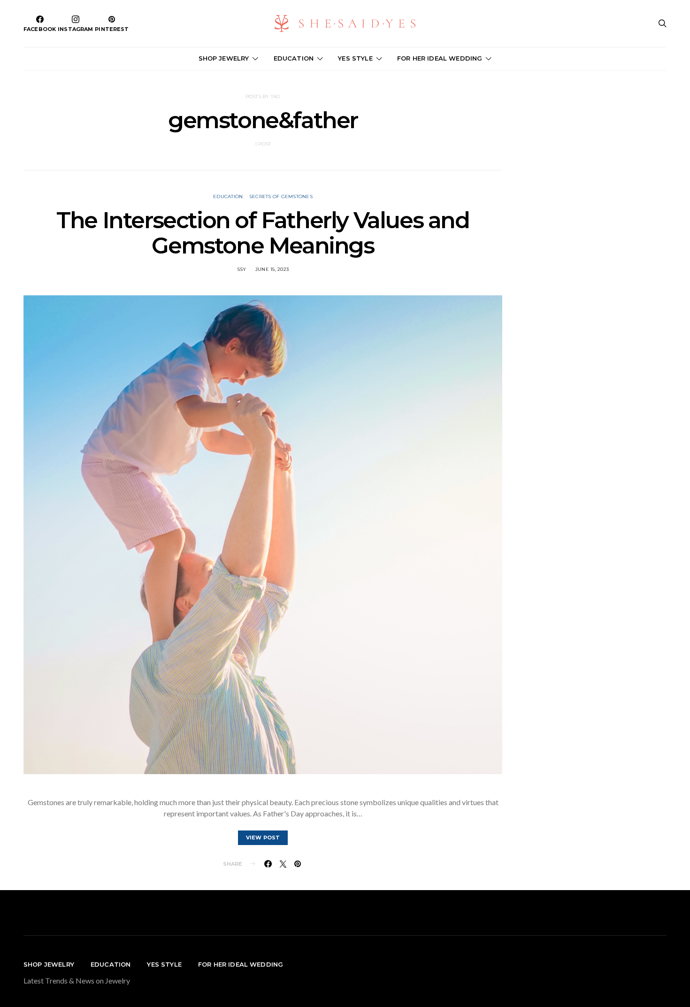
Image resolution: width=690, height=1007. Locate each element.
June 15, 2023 (272, 269)
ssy (241, 269)
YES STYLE (355, 58)
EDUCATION (294, 58)
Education (228, 196)
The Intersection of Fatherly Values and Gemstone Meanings (262, 233)
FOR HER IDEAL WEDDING (439, 58)
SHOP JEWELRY (224, 58)
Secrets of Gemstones (281, 196)
